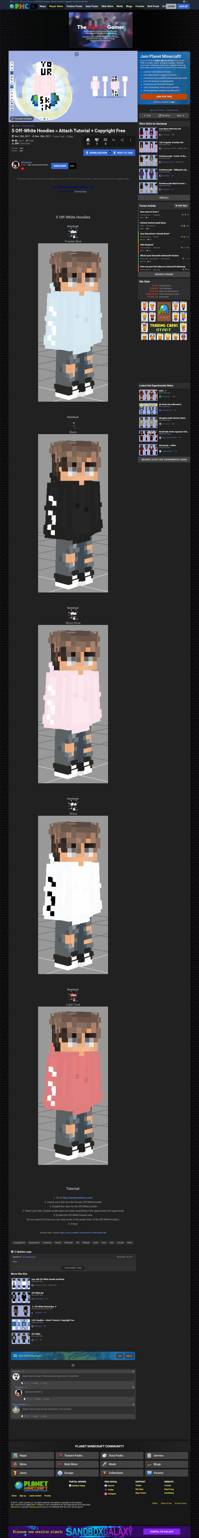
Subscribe (60, 166)
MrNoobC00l (167, 450)
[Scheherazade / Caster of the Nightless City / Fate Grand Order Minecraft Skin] (148, 200)
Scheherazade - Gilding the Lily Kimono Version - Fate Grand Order (173, 209)
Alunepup (26, 162)
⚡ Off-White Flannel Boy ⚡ (44, 1306)
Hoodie (58, 1243)
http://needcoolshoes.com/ (78, 1197)
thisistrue (166, 463)
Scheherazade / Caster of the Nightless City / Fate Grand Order (174, 195)
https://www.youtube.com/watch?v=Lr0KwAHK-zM (83, 1233)
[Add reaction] (28, 1383)
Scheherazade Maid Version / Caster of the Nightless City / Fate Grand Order (172, 223)
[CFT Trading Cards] (164, 379)
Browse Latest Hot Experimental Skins (164, 499)
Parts (104, 1243)
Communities (145, 254)
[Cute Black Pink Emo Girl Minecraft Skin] (148, 172)
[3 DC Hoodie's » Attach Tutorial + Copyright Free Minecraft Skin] (21, 1324)
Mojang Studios (36, 1507)
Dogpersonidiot (19, 1405)
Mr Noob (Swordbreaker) (170, 443)
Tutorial (120, 1243)
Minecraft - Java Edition (149, 298)
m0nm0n (16, 1371)
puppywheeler (167, 491)
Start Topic (182, 245)
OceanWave (39, 1299)
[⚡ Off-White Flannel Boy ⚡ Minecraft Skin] (21, 1311)
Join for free (164, 96)
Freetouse (47, 1243)
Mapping (156, 254)
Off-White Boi (38, 1293)
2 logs (70, 136)
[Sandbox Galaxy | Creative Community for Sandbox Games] (99, 1532)
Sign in (129, 1356)
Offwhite (86, 1243)
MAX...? (162, 430)
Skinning (156, 287)
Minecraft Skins (26, 2)
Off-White (36, 1334)
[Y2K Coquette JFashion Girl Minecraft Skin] (148, 186)
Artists (156, 276)
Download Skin (98, 153)
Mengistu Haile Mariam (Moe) (172, 457)
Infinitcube (166, 436)
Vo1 (36, 1340)
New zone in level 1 (149, 251)
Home (15, 2)
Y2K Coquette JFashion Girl (171, 182)
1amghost (38, 1312)
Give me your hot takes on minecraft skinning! (162, 306)
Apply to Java (125, 153)
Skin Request (146, 284)
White (129, 1243)
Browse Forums (164, 313)
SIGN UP (183, 6)
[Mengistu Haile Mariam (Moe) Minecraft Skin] (148, 461)
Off (77, 1243)
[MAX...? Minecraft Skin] (148, 434)
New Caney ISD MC (169, 477)
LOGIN (171, 6)
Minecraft (69, 1243)
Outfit (95, 1243)
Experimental (28, 126)
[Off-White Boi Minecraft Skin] (21, 1297)
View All (164, 237)
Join (120, 1356)
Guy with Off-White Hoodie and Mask (48, 1279)
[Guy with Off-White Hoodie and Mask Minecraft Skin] (21, 1283)
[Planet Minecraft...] (33, 6)
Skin (111, 1243)
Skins (17, 126)
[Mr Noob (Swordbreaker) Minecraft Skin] (148, 448)
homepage (80, 191)
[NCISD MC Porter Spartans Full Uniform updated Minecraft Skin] (148, 475)
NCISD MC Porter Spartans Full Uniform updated (173, 471)
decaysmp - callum (167, 484)
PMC (142, 265)
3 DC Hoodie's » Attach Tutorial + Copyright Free (53, 1320)
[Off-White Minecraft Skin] (21, 1338)
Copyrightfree (19, 1243)
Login (172, 102)
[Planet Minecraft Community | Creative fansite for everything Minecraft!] (31, 1486)
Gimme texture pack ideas (153, 262)
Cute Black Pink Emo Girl (170, 168)
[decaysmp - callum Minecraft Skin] (148, 489)
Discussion (151, 265)
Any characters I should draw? (155, 273)
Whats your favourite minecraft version (159, 295)
